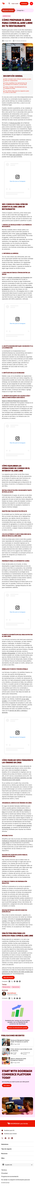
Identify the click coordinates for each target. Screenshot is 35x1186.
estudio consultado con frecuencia (18, 277)
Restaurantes (6, 987)
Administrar (6, 16)
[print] (20, 981)
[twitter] (2, 1138)
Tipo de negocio (6, 1149)
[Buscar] (9, 3)
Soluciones (4, 1144)
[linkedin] (9, 981)
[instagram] (9, 1138)
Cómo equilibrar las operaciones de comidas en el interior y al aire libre (16, 83)
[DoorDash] (3, 3)
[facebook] (15, 981)
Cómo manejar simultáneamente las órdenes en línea (16, 87)
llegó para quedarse (15, 154)
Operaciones (15, 987)
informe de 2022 (15, 123)
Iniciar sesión (15, 3)
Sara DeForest (11, 993)
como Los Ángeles (21, 233)
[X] (12, 981)
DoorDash (7, 1182)
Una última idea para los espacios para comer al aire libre (17, 91)
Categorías (20, 10)
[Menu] (31, 3)
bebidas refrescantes (8, 653)
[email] (17, 981)
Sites (2, 1158)
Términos (4, 1170)
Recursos (4, 1153)
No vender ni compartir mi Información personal (15, 1179)
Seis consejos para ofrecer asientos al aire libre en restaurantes (18, 79)
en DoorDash (18, 810)
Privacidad (4, 1173)
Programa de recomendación (9, 1176)
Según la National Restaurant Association (14, 401)
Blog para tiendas (8, 10)
